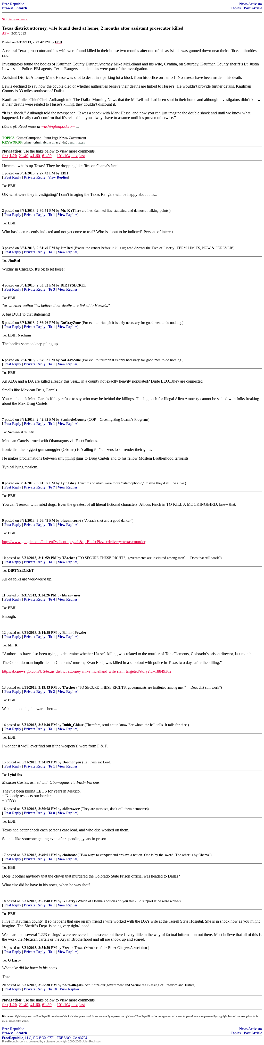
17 (4, 855)
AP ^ (5, 33)
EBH (64, 173)
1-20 (13, 156)
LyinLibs (67, 483)
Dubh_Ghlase (73, 725)
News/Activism (250, 4)
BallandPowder (74, 633)
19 (4, 948)
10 (4, 558)
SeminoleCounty (73, 420)
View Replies (58, 177)
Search (21, 8)
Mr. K (65, 211)
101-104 (63, 156)
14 (4, 725)
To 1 (51, 215)
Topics (236, 8)
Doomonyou (71, 762)
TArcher (68, 558)
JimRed (67, 248)
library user (71, 595)
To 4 (51, 599)
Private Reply (34, 177)
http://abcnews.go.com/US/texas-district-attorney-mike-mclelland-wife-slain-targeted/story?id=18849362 (86, 671)
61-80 (47, 156)
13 (4, 687)
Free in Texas (72, 948)
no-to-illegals (72, 985)
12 (4, 633)
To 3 (51, 289)
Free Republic (13, 4)
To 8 (51, 813)
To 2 (51, 692)
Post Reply (12, 177)
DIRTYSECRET (73, 285)
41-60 (35, 156)
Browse (7, 8)
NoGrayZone (71, 323)
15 (4, 762)
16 (4, 809)
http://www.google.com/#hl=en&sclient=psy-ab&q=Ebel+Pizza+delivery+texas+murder (73, 542)
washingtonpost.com (58, 126)
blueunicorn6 (71, 520)
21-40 (23, 156)
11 (3, 595)
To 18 (52, 989)
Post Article (253, 8)
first (5, 156)
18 (4, 901)
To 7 (51, 487)
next (74, 156)
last (82, 156)
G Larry (68, 901)
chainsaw (69, 855)
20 (4, 985)
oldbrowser (71, 809)
